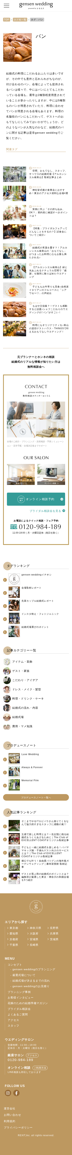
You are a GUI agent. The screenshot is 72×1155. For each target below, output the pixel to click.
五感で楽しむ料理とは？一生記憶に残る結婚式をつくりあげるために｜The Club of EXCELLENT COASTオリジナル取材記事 (45, 837)
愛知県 (14, 933)
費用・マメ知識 (22, 726)
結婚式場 (18, 717)
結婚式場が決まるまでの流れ (31, 980)
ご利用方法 (40, 1068)
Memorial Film (30, 780)
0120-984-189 (20, 1060)
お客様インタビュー (21, 997)
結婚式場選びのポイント (35, 627)
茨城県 (54, 939)
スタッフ (13, 1025)
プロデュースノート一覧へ (36, 797)
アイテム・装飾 (22, 661)
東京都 (14, 928)
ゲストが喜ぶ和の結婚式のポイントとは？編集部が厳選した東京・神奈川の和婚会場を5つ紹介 (45, 877)
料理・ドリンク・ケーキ (28, 698)
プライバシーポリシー (18, 1127)
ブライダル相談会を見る (45, 510)
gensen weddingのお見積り (31, 986)
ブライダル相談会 (19, 1009)
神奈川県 (35, 928)
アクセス (13, 1020)
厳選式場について (24, 975)
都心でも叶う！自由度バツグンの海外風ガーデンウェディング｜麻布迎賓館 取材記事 (45, 863)
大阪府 (34, 933)
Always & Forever (32, 767)
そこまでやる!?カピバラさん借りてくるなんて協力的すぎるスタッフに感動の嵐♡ (45, 823)
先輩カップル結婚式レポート (38, 601)
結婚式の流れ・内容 (25, 707)
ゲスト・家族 (21, 670)
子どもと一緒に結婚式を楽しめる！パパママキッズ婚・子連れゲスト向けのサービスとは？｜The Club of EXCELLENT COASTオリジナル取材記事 (45, 852)
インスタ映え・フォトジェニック (40, 614)
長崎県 (34, 944)
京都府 (14, 939)
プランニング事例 (19, 992)
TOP (6, 19)
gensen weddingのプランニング (33, 969)
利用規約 (9, 1121)
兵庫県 (54, 933)
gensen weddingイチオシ (37, 574)
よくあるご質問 (18, 1014)
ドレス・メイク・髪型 (26, 689)
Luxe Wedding (30, 754)
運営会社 (9, 1108)
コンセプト (15, 964)
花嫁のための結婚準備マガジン (28, 1003)
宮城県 (34, 939)
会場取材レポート (31, 587)
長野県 (54, 928)
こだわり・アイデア (25, 680)
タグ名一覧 (20, 19)
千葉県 (14, 944)
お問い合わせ (12, 1114)
